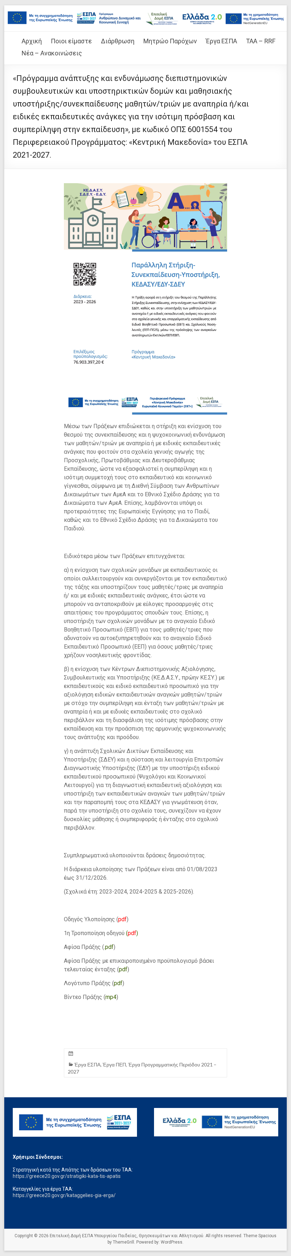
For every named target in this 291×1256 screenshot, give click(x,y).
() (132, 933)
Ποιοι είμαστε (71, 41)
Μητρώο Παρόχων (170, 41)
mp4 (110, 997)
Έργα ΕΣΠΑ (221, 41)
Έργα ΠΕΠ (114, 1064)
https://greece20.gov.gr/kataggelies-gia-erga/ (64, 1195)
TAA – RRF (260, 41)
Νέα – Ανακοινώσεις (52, 53)
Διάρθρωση (117, 41)
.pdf (109, 947)
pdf (122, 919)
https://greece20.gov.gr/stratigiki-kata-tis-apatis (67, 1176)
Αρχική (32, 41)
